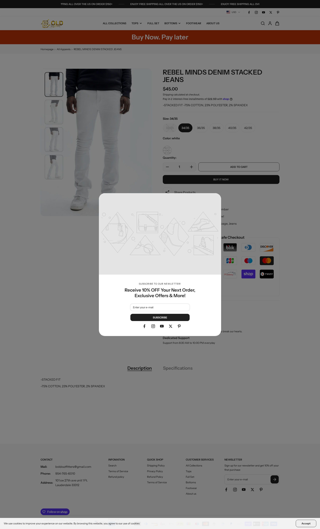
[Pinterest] (179, 326)
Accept (306, 523)
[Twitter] (170, 326)
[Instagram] (153, 326)
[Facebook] (144, 326)
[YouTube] (162, 326)
